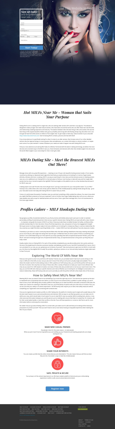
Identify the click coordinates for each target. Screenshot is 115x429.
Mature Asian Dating (27, 411)
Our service (82, 407)
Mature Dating (25, 409)
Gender (22, 23)
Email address (24, 40)
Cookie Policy (35, 52)
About (80, 420)
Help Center (82, 424)
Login (93, 4)
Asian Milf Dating (41, 411)
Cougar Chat (41, 413)
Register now (57, 388)
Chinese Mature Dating (64, 413)
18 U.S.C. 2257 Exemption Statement (27, 415)
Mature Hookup (63, 407)
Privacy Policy (28, 52)
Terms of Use (89, 420)
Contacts (81, 426)
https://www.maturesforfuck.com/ (29, 136)
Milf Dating (36, 409)
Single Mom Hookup (49, 407)
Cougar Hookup (35, 407)
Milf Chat (51, 413)
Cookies (88, 422)
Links (88, 426)
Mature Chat (45, 409)
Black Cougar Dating (56, 411)
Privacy (81, 422)
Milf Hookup (24, 407)
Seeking (22, 28)
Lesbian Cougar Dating (27, 413)
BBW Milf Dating (57, 409)
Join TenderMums (82, 409)
